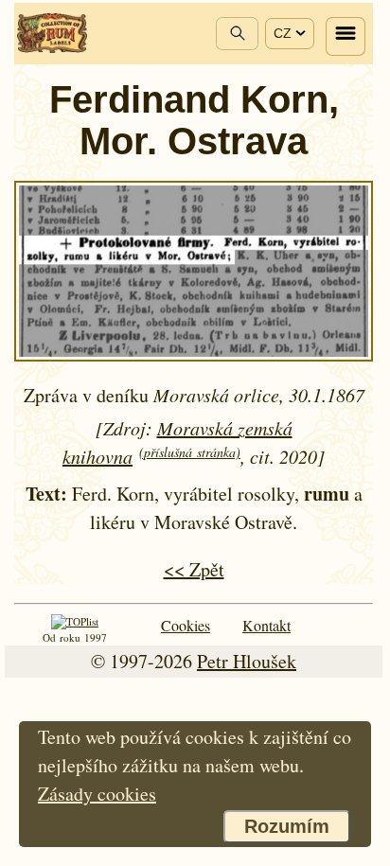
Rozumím (286, 826)
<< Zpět (194, 569)
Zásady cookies (97, 793)
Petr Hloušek (246, 661)
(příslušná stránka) (189, 452)
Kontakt (266, 625)
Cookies (185, 625)
